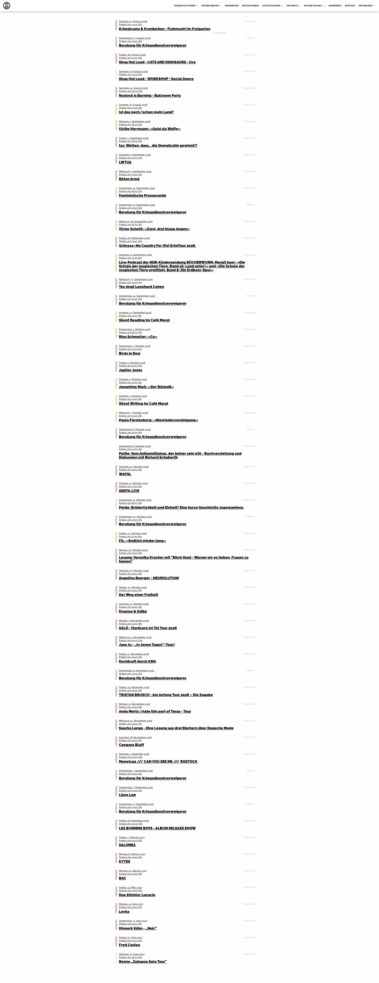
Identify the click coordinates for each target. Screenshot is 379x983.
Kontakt (350, 5)
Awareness (335, 5)
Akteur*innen (250, 5)
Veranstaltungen (184, 5)
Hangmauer (232, 5)
